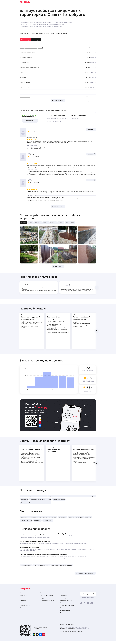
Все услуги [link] (23, 598)
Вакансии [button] (62, 608)
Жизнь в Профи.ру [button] (65, 610)
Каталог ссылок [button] (24, 605)
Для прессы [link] (63, 603)
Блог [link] (61, 613)
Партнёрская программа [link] (67, 605)
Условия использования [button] (26, 603)
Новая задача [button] (23, 595)
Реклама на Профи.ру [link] (66, 600)
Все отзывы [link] (23, 600)
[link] (25, 39)
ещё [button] (55, 290)
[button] (91, 129)
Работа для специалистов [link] (47, 600)
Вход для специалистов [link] (46, 598)
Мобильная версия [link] (25, 608)
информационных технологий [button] (67, 628)
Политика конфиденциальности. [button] (74, 631)
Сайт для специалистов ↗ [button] (47, 595)
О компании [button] (63, 595)
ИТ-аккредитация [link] (65, 598)
